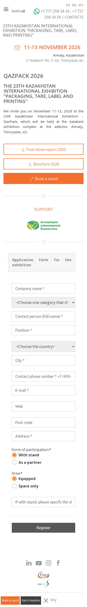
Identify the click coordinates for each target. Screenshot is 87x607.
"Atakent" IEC (40, 60)
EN (81, 5)
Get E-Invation (31, 600)
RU (74, 5)
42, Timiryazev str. (69, 60)
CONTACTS (74, 17)
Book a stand (10, 600)
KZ (68, 5)
